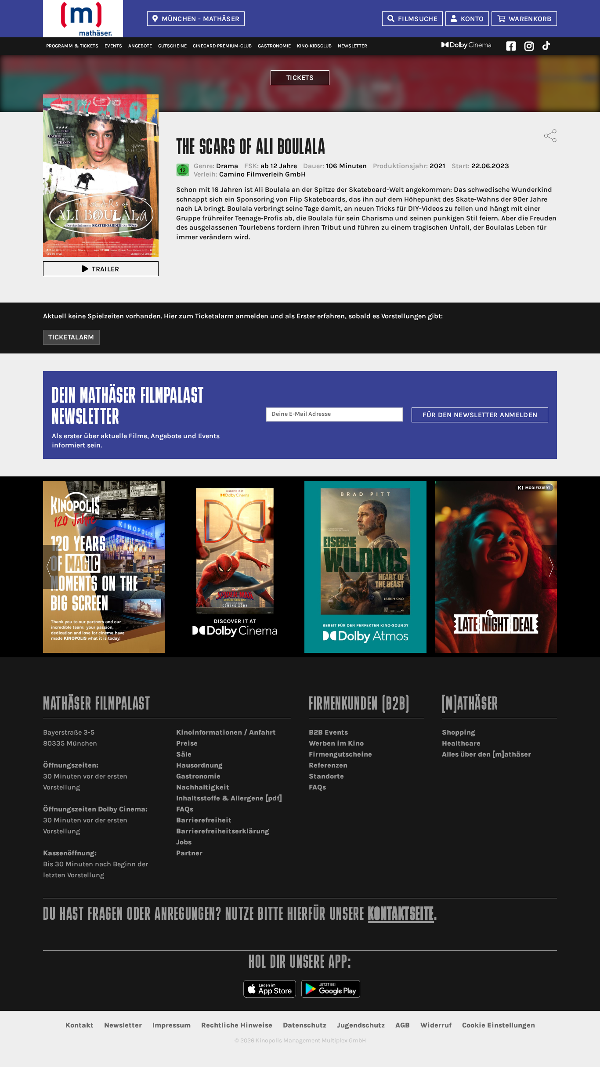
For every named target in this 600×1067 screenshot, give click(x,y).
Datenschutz (304, 1025)
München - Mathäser (201, 18)
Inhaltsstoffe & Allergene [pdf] (229, 798)
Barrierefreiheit (203, 820)
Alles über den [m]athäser (486, 754)
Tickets (300, 77)
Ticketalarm (71, 337)
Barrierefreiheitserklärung (222, 831)
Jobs (184, 842)
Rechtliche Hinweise (236, 1025)
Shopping (458, 732)
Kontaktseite (401, 915)
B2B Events (328, 732)
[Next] (551, 567)
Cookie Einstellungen (498, 1025)
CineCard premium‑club (222, 46)
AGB (402, 1025)
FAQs (184, 809)
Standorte (326, 776)
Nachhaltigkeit (202, 787)
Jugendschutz (361, 1025)
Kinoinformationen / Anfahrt (226, 732)
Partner (189, 853)
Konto (472, 18)
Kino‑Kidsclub (314, 46)
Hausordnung (199, 765)
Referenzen (328, 765)
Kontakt (79, 1025)
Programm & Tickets (72, 46)
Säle (184, 754)
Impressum (171, 1025)
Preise (187, 743)
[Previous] (48, 567)
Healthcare (461, 743)
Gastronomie (274, 46)
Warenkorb (530, 18)
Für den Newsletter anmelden (480, 415)
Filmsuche (417, 18)
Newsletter (352, 46)
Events (113, 46)
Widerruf (436, 1025)
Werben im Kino (336, 743)
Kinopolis (83, 18)
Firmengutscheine (340, 754)
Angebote (140, 46)
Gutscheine (172, 46)
